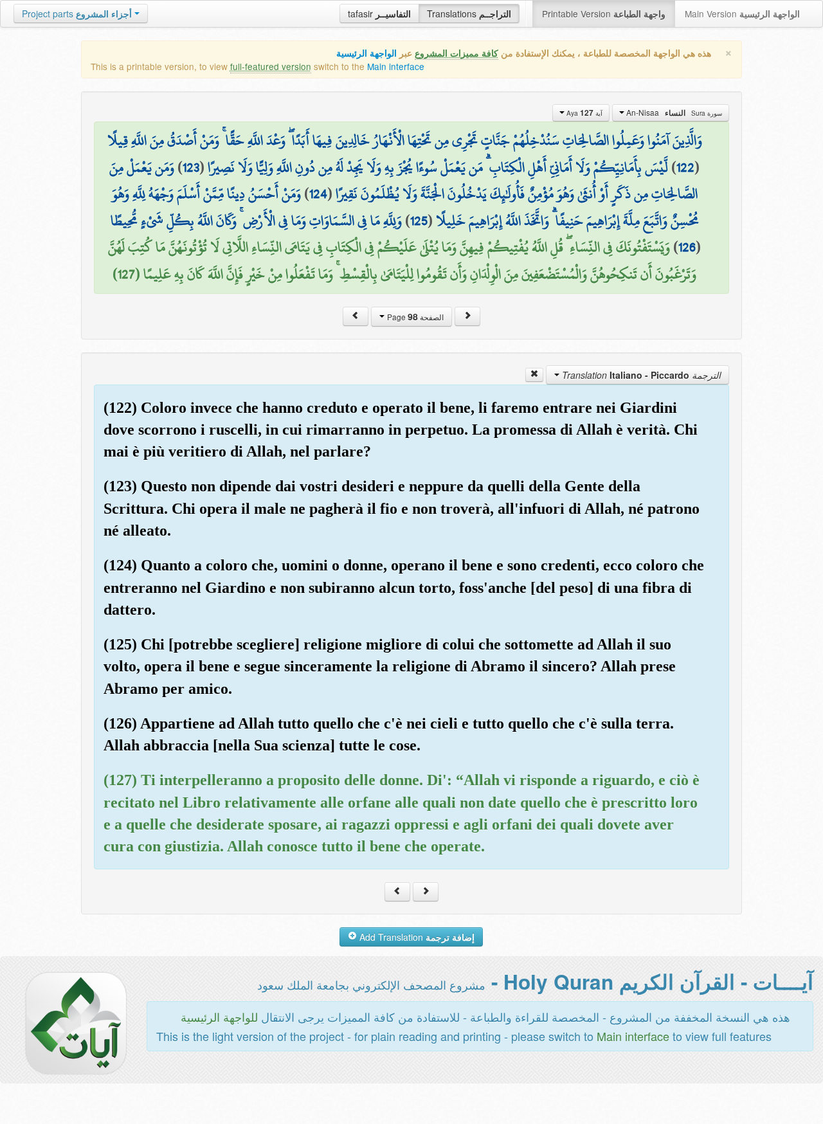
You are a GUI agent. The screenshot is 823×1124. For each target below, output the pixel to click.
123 (191, 167)
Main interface (395, 66)
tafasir (379, 13)
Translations (469, 13)
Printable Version (603, 13)
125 (419, 220)
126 (687, 247)
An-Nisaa (673, 112)
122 (685, 167)
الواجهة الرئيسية (366, 53)
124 (318, 193)
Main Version (742, 13)
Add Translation (416, 936)
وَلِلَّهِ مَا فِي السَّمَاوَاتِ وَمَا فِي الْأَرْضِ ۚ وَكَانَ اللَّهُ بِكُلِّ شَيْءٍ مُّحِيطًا (256, 220)
